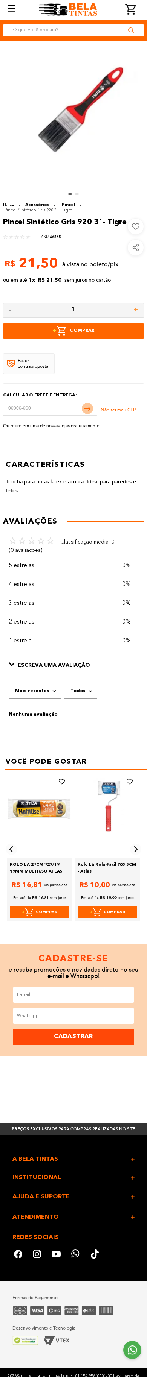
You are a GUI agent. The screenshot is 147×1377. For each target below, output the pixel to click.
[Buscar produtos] (131, 30)
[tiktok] (95, 1254)
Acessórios (37, 205)
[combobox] (73, 30)
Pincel (68, 205)
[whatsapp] (76, 1254)
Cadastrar (73, 1037)
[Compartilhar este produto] (135, 247)
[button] (73, 665)
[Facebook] (18, 1255)
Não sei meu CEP (118, 410)
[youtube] (56, 1254)
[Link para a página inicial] (11, 205)
